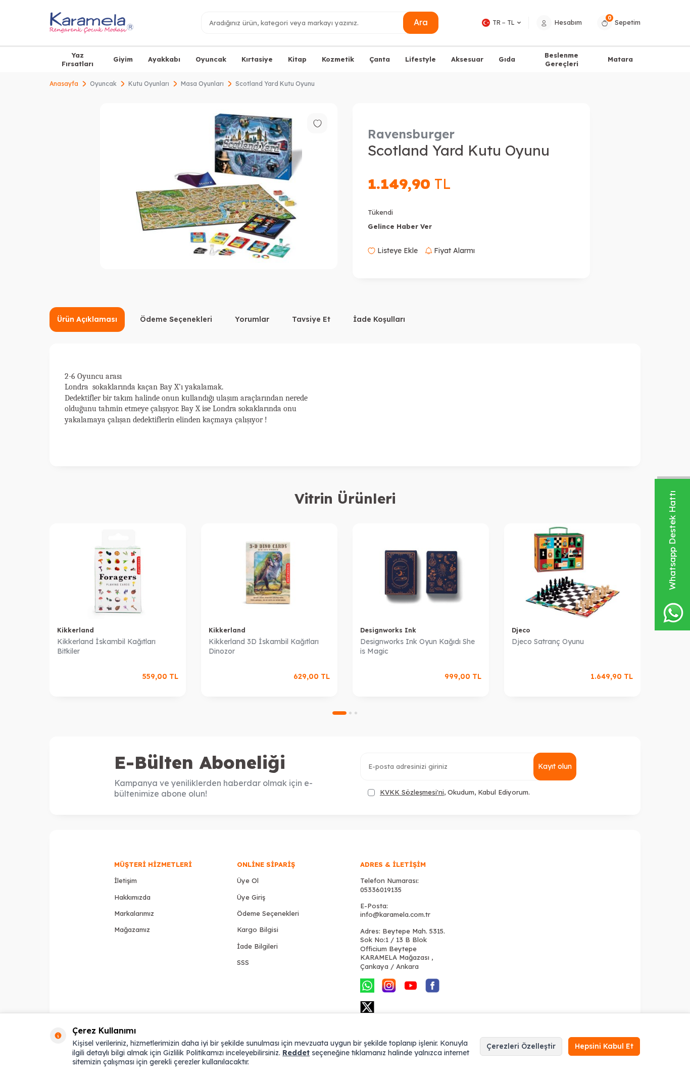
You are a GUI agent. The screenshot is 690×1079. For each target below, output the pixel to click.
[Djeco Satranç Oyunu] (572, 571)
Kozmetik (338, 59)
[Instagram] (389, 985)
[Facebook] (432, 985)
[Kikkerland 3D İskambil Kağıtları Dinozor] (269, 571)
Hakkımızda (132, 897)
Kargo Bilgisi (257, 929)
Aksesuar (467, 59)
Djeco (521, 630)
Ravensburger (411, 133)
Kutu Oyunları (148, 83)
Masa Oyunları (202, 83)
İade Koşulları (379, 319)
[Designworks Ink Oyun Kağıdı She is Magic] (421, 571)
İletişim (125, 880)
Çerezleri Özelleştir (521, 1046)
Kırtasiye (257, 59)
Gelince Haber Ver (400, 226)
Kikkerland (75, 630)
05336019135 (381, 890)
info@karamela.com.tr (395, 914)
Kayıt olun (555, 766)
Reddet (296, 1052)
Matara (620, 59)
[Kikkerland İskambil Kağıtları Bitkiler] (118, 571)
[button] (339, 713)
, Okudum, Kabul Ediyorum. (455, 792)
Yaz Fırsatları (77, 59)
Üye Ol (248, 880)
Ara (421, 22)
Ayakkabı (164, 59)
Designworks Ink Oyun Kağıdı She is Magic (417, 646)
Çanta (379, 59)
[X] (367, 1007)
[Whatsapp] (367, 985)
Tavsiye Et (311, 319)
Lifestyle (420, 59)
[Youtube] (411, 985)
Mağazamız (132, 929)
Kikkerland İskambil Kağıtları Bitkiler (106, 646)
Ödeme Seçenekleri (176, 319)
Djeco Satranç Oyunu (548, 641)
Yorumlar (252, 319)
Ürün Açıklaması (87, 319)
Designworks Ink (388, 630)
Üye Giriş (251, 897)
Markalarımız (134, 913)
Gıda (507, 59)
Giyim (123, 59)
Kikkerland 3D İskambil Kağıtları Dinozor (264, 646)
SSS (243, 962)
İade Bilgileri (257, 946)
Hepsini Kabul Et (604, 1046)
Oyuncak (210, 59)
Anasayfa (64, 83)
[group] (218, 186)
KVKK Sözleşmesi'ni (412, 792)
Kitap (297, 59)
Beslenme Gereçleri (561, 59)
